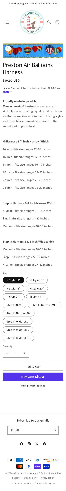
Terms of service (22, 483)
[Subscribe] (54, 430)
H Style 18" (14, 288)
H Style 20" (37, 288)
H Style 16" (37, 280)
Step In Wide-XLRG (18, 338)
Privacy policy (47, 477)
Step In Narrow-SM (19, 313)
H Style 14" (14, 280)
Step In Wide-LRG (18, 321)
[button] (7, 22)
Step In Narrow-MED (45, 305)
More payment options (33, 385)
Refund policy (29, 477)
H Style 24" (37, 296)
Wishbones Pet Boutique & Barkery (31, 473)
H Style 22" (14, 296)
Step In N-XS (14, 305)
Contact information (45, 483)
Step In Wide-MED (18, 329)
